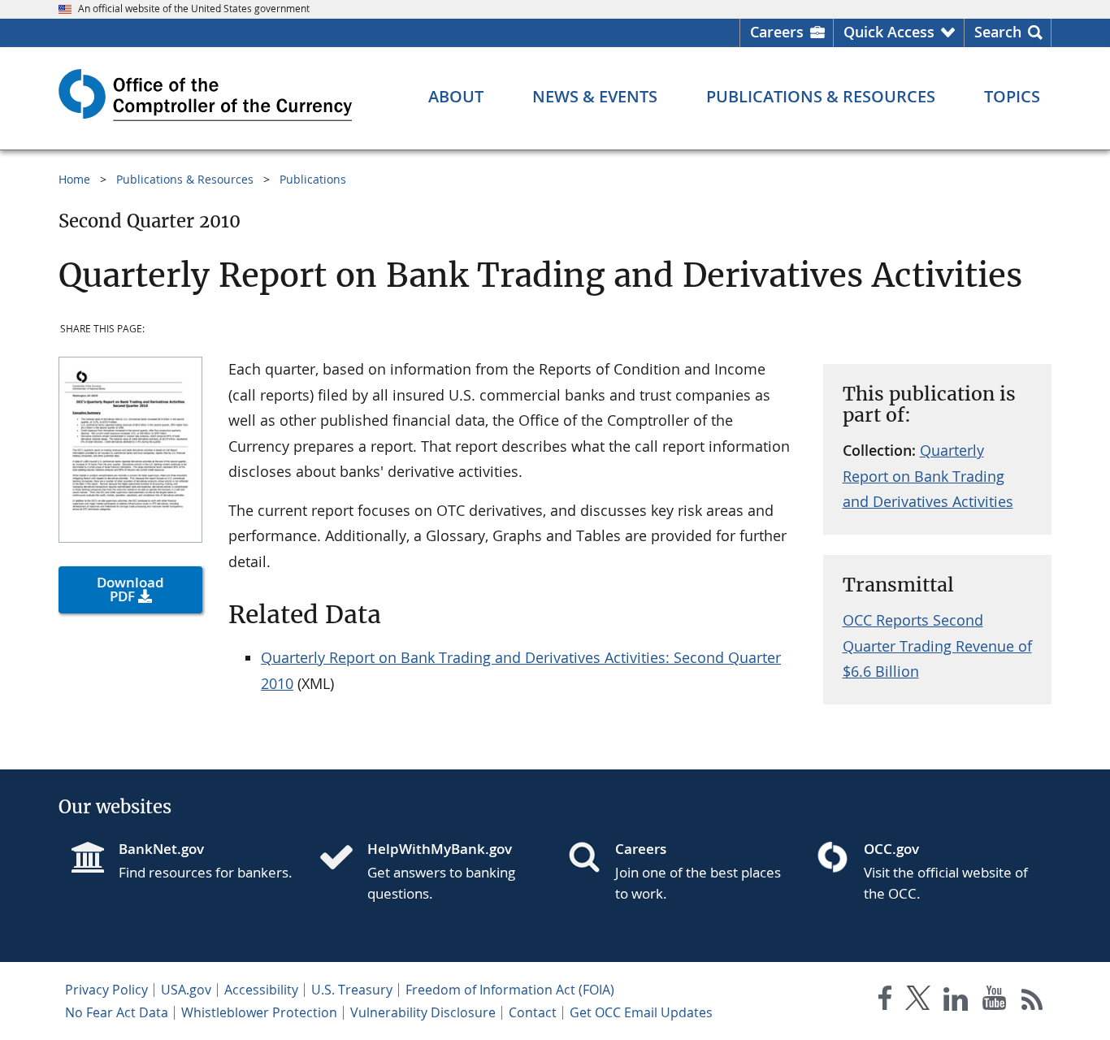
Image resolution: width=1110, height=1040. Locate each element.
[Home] (343, 858)
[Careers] (591, 858)
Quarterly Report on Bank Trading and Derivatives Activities (928, 475)
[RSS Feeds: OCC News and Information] (1032, 1001)
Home (74, 179)
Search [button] (997, 31)
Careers (777, 31)
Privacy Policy (106, 990)
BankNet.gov (161, 848)
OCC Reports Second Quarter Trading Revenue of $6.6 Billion (937, 645)
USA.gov (186, 990)
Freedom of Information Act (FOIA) (509, 990)
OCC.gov (891, 848)
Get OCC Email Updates (641, 1012)
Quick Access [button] (888, 31)
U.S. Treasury (351, 990)
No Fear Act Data (116, 1012)
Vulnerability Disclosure (423, 1012)
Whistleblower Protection (259, 1012)
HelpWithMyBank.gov (439, 848)
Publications (313, 179)
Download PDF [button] (130, 589)
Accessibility (261, 990)
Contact (533, 1012)
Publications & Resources (185, 179)
